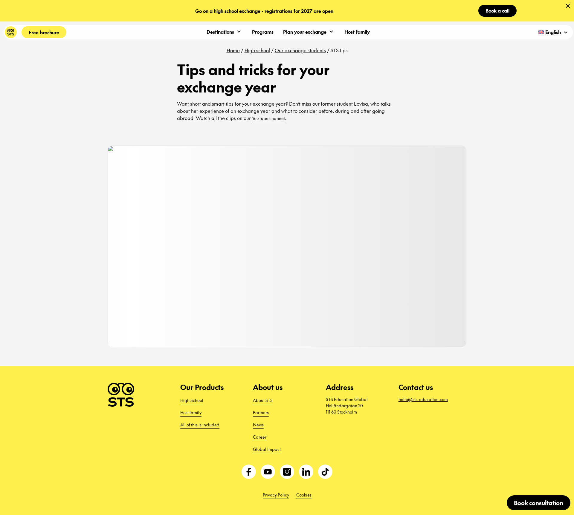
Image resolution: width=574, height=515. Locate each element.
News (258, 425)
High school (257, 50)
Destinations (220, 31)
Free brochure (44, 32)
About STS (263, 400)
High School (191, 400)
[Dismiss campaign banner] (568, 6)
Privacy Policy (276, 495)
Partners (261, 412)
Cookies (304, 495)
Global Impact (267, 449)
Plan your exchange (304, 31)
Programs (263, 31)
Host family (357, 31)
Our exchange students (300, 50)
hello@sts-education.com (423, 399)
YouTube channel (268, 118)
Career (259, 437)
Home (233, 50)
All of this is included (199, 425)
